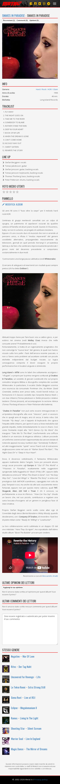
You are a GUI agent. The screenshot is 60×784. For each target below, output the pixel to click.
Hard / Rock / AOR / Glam (47, 89)
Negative (15, 656)
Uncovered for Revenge (22, 677)
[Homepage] (12, 3)
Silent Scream (34, 728)
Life (38, 677)
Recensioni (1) (9, 20)
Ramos (14, 718)
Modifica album (14, 204)
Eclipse (14, 708)
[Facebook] (31, 4)
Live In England (33, 739)
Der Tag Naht (25, 667)
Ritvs (13, 667)
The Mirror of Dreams (36, 749)
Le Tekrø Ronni (18, 687)
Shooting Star (18, 728)
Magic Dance (17, 749)
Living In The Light (29, 718)
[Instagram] (48, 4)
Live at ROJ (29, 697)
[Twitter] (39, 4)
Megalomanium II (28, 708)
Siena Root (16, 697)
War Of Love (28, 656)
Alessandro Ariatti (50, 576)
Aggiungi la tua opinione (13, 588)
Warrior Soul (17, 739)
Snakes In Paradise (13, 15)
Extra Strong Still (36, 687)
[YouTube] (35, 4)
